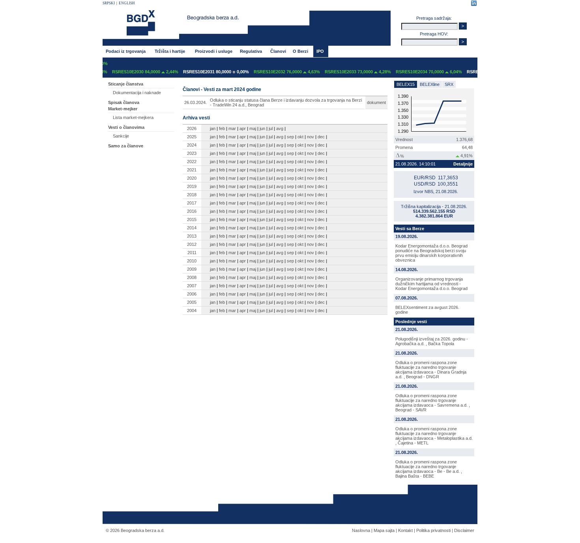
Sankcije (121, 136)
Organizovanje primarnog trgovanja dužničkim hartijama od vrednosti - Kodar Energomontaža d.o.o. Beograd (431, 284)
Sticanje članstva (125, 84)
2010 (191, 260)
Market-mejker (122, 108)
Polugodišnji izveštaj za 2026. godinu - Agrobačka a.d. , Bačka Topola (431, 341)
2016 (191, 211)
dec (321, 136)
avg (279, 128)
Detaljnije (463, 164)
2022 (191, 161)
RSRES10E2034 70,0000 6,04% (423, 71)
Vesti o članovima (126, 127)
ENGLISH (127, 3)
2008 (191, 277)
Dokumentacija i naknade (137, 92)
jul (271, 128)
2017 (191, 203)
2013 (191, 236)
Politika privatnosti (433, 530)
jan (212, 128)
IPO (320, 51)
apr (242, 128)
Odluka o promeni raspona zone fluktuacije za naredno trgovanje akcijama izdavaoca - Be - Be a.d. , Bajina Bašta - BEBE (428, 468)
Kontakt (405, 530)
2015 (191, 219)
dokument (376, 102)
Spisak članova (123, 102)
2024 (191, 145)
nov (310, 136)
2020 (191, 178)
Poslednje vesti (411, 321)
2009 (191, 269)
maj (252, 128)
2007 (191, 285)
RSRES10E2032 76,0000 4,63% (281, 71)
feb (222, 128)
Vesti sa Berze (409, 228)
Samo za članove (125, 145)
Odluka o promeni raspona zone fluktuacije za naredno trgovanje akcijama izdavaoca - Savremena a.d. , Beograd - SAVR (432, 402)
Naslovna (361, 530)
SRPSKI (109, 3)
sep (290, 136)
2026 (191, 128)
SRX (449, 84)
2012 (191, 244)
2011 (191, 252)
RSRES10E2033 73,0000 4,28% (352, 71)
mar (232, 128)
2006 (191, 294)
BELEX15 (406, 84)
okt (300, 136)
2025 (191, 136)
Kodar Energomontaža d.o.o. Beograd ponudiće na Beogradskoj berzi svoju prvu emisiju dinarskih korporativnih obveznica (431, 253)
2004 (191, 310)
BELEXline (430, 84)
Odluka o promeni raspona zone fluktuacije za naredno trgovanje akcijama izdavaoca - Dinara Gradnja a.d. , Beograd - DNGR (430, 369)
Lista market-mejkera (133, 117)
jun (262, 128)
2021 (191, 169)
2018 (191, 194)
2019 (191, 186)
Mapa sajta (384, 530)
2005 (191, 302)
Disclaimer (464, 530)
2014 (191, 227)
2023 (191, 153)
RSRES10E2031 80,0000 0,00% (210, 71)
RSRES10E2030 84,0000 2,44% (139, 71)
